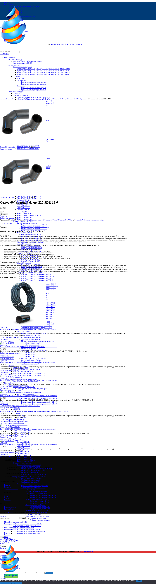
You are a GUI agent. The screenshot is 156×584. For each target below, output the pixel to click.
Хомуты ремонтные (15, 377)
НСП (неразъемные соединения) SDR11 (27, 524)
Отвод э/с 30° (30, 352)
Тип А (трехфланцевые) (25, 394)
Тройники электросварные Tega (37, 516)
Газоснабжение (9, 383)
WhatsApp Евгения (11, 575)
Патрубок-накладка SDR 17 (40, 509)
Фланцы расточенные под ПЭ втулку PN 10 (28, 373)
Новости (7, 500)
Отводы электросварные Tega (36, 499)
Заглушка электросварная (30, 339)
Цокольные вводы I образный (23, 528)
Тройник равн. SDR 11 (25, 455)
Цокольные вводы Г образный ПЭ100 (26, 533)
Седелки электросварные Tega (36, 512)
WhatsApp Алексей (11, 577)
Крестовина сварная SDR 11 (31, 234)
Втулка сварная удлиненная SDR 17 (34, 229)
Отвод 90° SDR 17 (23, 208)
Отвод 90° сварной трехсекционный (30, 272)
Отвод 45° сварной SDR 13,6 (31, 248)
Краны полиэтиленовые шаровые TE (34, 486)
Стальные (16, 413)
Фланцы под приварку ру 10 (23, 371)
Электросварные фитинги (30, 335)
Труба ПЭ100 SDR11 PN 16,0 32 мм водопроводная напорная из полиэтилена (28, 429)
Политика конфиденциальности (11, 583)
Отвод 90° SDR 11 (23, 206)
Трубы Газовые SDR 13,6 (22, 430)
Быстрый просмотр (7, 341)
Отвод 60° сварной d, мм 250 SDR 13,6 (14, 197)
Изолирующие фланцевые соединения (27, 392)
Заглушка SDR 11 (23, 200)
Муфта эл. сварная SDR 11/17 (32, 349)
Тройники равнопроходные (40, 520)
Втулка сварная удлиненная (27, 223)
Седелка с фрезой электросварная (33, 358)
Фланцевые (21, 419)
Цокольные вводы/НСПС (17, 522)
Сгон (19, 390)
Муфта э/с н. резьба (32, 345)
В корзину (4, 214)
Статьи (6, 498)
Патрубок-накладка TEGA (35, 505)
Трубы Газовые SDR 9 (21, 436)
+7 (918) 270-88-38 (86, 551)
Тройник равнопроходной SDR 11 (29, 215)
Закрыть (3, 516)
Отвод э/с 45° (30, 354)
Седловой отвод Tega (33, 514)
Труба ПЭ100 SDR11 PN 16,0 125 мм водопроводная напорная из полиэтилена (28, 396)
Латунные (16, 409)
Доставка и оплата (11, 489)
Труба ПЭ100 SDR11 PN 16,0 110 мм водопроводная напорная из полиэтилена (28, 380)
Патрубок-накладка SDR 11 (40, 507)
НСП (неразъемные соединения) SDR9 (27, 526)
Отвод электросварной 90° (39, 503)
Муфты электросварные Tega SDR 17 (43, 497)
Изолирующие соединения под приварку (32, 389)
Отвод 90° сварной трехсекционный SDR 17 (37, 278)
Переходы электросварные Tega (36, 510)
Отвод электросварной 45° (39, 501)
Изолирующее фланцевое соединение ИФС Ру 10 (39, 402)
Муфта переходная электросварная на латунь (37, 341)
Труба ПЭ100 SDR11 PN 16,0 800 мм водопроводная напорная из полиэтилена (28, 445)
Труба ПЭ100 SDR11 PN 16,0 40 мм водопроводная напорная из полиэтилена (28, 411)
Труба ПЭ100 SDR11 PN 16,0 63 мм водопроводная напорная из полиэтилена (28, 362)
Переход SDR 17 (23, 453)
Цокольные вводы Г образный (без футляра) (29, 531)
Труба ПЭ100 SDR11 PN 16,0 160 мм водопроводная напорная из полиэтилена (28, 347)
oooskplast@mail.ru (19, 477)
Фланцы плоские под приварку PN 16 (26, 370)
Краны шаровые (14, 408)
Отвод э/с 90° (30, 356)
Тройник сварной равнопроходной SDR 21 (36, 328)
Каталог (7, 485)
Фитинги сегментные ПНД (23, 221)
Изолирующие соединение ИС (24, 387)
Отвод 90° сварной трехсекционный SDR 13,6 (38, 276)
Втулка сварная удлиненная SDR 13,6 (34, 227)
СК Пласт (9, 512)
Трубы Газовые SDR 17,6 (22, 434)
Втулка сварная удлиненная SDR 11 (34, 225)
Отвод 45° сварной (24, 244)
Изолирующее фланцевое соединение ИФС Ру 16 (39, 398)
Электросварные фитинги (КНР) (29, 337)
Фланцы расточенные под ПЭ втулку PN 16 (28, 375)
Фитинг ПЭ (22, 99)
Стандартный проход (20, 425)
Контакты (7, 487)
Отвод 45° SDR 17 (23, 446)
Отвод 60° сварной (24, 263)
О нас (6, 496)
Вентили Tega (30, 489)
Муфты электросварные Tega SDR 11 (43, 495)
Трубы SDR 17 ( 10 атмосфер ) (28, 149)
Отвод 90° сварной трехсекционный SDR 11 (37, 274)
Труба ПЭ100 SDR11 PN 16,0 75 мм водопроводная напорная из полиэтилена (28, 329)
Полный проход (18, 423)
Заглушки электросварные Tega (36, 491)
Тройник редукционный (30, 364)
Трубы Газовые (14, 427)
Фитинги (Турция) (23, 331)
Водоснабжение (12, 99)
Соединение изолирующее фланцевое (26, 406)
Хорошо (138, 580)
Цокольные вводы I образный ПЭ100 (26, 529)
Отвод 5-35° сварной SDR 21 (31, 261)
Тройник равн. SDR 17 (25, 213)
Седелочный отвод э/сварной (31, 360)
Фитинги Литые (19, 440)
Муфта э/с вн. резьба (32, 343)
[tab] (67, 224)
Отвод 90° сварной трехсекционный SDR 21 (37, 280)
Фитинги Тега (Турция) (25, 484)
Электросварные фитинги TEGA (33, 488)
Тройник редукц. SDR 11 (26, 217)
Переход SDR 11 (23, 210)
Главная (3, 99)
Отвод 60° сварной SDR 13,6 (72, 99)
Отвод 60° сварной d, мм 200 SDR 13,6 (14, 147)
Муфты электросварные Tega (36, 493)
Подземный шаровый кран (18, 421)
